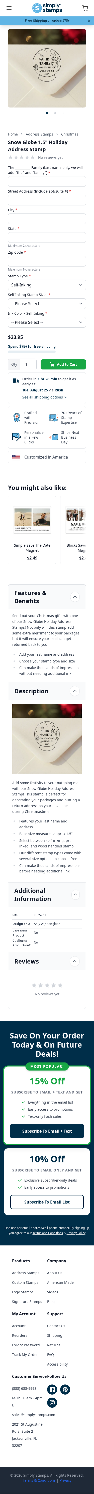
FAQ (50, 1354)
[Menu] (9, 8)
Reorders (19, 1335)
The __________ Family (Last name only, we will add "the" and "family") (45, 170)
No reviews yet (50, 157)
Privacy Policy (76, 1233)
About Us (54, 1272)
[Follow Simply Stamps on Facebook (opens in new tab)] (52, 1389)
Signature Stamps (27, 1301)
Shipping (54, 1335)
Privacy (65, 1480)
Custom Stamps (25, 1282)
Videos (52, 1292)
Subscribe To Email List (47, 1202)
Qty (14, 364)
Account (19, 1325)
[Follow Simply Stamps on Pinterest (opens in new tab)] (65, 1389)
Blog (51, 1301)
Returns (53, 1345)
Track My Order (25, 1354)
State (14, 228)
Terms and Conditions (48, 1233)
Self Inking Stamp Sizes (29, 294)
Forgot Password (26, 1345)
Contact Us (56, 1325)
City (12, 209)
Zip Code (17, 252)
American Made (60, 1282)
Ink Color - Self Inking (27, 313)
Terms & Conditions (39, 1480)
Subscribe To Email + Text (47, 1131)
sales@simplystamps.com (33, 1414)
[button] (47, 113)
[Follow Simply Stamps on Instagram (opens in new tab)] (52, 1403)
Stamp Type (19, 276)
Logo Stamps (23, 1292)
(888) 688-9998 (24, 1388)
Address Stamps (25, 1272)
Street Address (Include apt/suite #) (39, 191)
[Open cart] (85, 8)
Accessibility (57, 1364)
